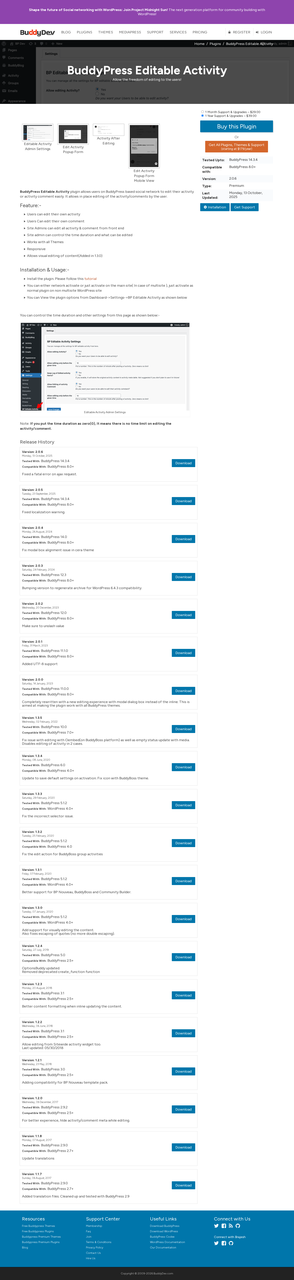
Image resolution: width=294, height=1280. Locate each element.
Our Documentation (163, 1247)
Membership (94, 1226)
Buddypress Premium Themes (41, 1236)
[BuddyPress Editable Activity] (37, 132)
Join (88, 1236)
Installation (217, 207)
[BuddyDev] (38, 32)
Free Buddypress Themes (38, 1226)
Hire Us (90, 1258)
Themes (105, 32)
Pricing (200, 32)
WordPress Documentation (167, 1242)
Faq (88, 1231)
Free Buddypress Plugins (38, 1231)
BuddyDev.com (163, 1273)
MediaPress (130, 32)
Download (183, 463)
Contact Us (93, 1253)
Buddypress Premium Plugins (41, 1242)
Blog (66, 32)
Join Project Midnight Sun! (98, 10)
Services (178, 32)
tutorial (90, 278)
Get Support (244, 207)
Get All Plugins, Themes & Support (236, 147)
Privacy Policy (94, 1247)
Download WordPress (164, 1231)
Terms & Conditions (98, 1242)
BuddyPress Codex (162, 1236)
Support (155, 32)
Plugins (84, 32)
